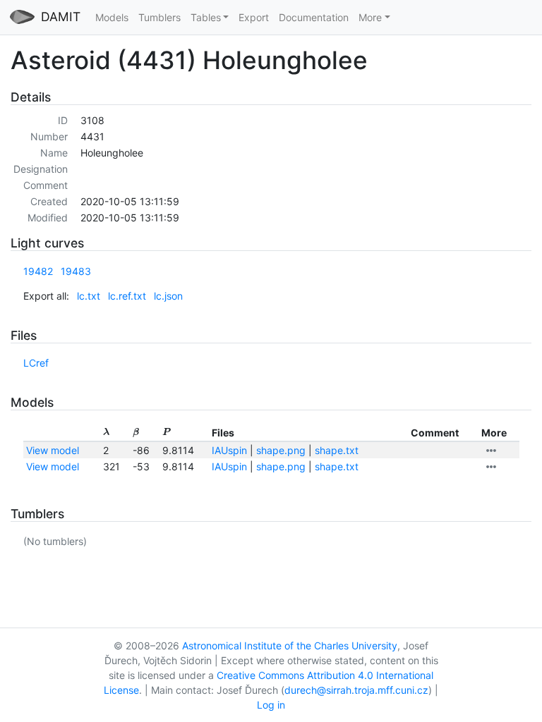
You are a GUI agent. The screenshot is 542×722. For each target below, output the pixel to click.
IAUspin (229, 450)
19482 (38, 271)
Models (111, 17)
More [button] (370, 17)
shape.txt (337, 450)
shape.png (281, 450)
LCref (36, 363)
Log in (271, 705)
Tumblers (159, 17)
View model (52, 450)
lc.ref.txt (127, 296)
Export (254, 17)
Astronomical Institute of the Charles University (289, 645)
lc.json (168, 296)
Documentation (314, 17)
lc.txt (88, 296)
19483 (76, 271)
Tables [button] (206, 17)
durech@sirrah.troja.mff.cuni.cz (356, 690)
